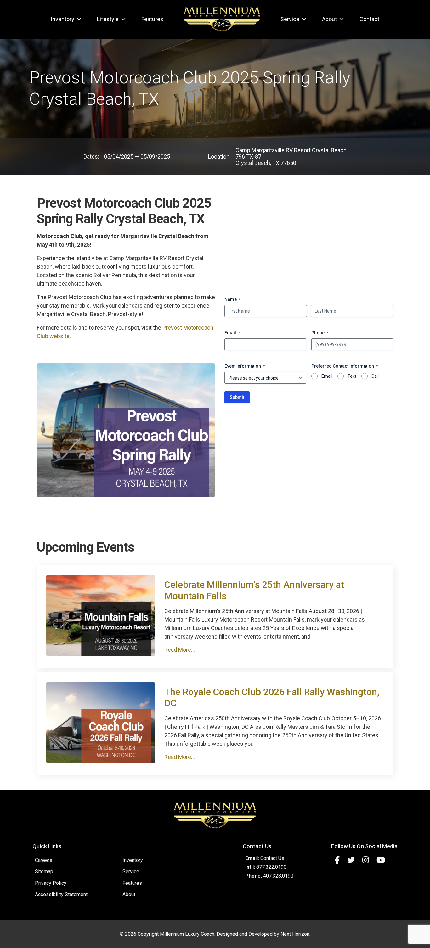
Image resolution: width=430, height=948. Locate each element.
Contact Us (272, 858)
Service (289, 19)
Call (375, 376)
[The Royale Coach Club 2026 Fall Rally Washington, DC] (100, 761)
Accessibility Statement (61, 894)
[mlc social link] (337, 860)
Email (326, 376)
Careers (43, 860)
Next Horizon (294, 934)
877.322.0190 (271, 867)
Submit (237, 397)
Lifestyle (108, 19)
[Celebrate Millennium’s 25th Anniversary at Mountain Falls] (100, 654)
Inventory (62, 19)
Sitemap (44, 871)
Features (152, 19)
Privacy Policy (50, 883)
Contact (369, 19)
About (329, 19)
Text (352, 376)
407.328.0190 (278, 876)
